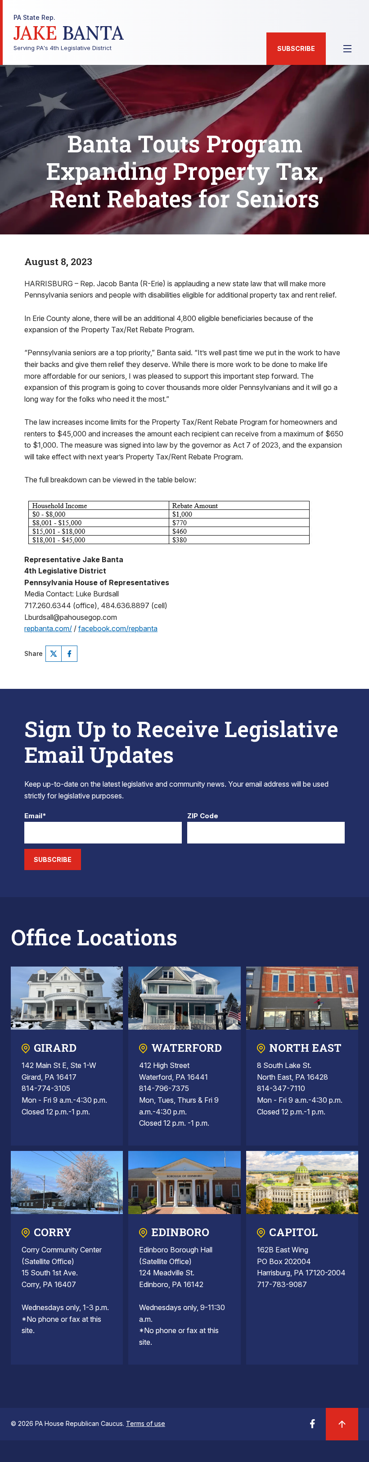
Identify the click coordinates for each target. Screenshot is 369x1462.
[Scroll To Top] (342, 1424)
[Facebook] (69, 654)
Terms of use (145, 1423)
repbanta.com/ (48, 628)
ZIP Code (202, 816)
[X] (53, 654)
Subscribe (296, 48)
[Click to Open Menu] (347, 48)
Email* (35, 816)
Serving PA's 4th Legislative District (69, 32)
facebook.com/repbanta (118, 628)
